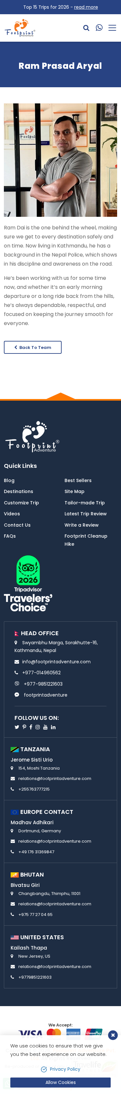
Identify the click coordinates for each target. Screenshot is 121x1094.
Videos (12, 513)
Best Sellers (78, 480)
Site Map (75, 491)
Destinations (18, 491)
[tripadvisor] (28, 583)
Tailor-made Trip (85, 503)
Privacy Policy (65, 1069)
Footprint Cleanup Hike (86, 540)
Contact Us (17, 525)
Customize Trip (21, 503)
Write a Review (82, 525)
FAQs (10, 536)
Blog (9, 480)
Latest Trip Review (86, 513)
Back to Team (34, 347)
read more (86, 7)
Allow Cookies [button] (60, 1082)
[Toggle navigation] (110, 28)
